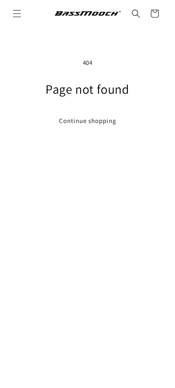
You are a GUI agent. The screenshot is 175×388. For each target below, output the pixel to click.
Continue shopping (87, 121)
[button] (17, 13)
